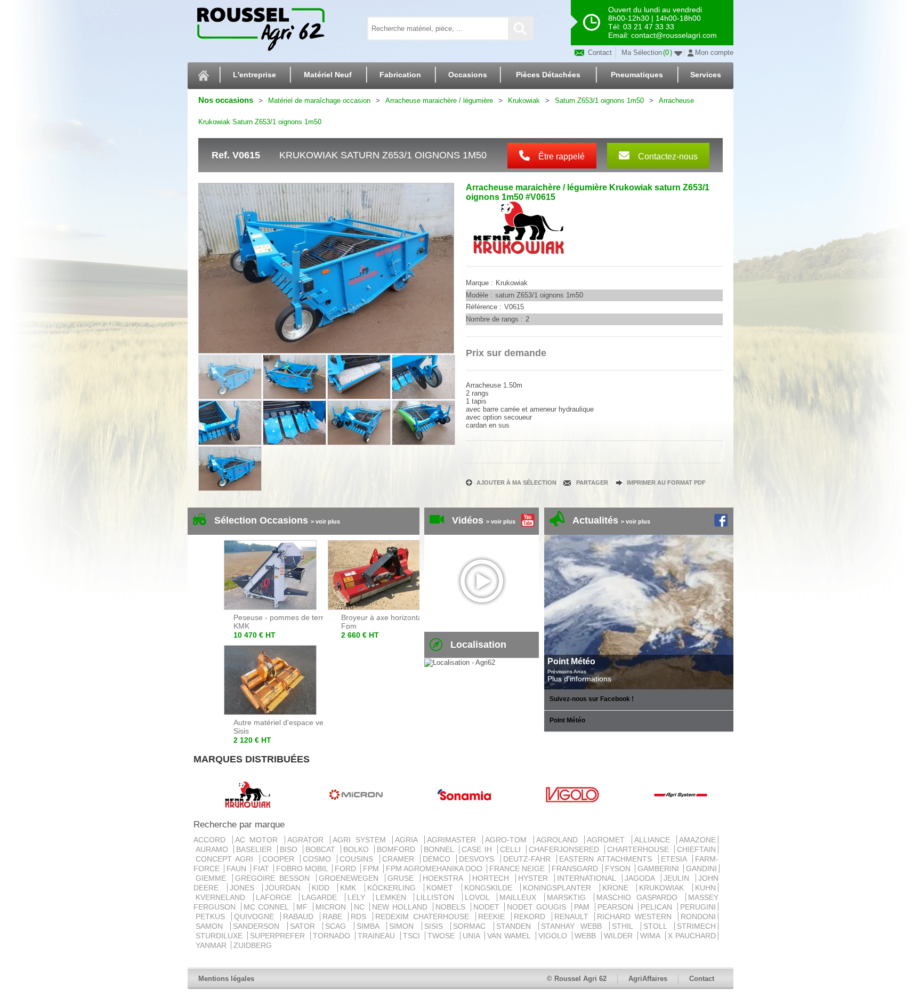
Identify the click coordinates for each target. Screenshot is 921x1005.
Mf (303, 907)
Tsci (413, 935)
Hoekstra (445, 878)
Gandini (701, 868)
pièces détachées (548, 74)
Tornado (333, 935)
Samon (212, 926)
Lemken (394, 897)
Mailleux (520, 897)
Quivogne (256, 916)
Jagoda (642, 878)
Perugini (698, 907)
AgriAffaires (647, 979)
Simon (404, 926)
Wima (651, 935)
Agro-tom (508, 839)
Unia (472, 935)
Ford (346, 868)
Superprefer (279, 935)
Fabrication (400, 74)
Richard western (636, 916)
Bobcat (321, 849)
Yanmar (212, 945)
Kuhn (705, 887)
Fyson (619, 868)
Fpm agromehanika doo (435, 868)
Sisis (436, 926)
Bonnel (440, 849)
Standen (516, 926)
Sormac (472, 926)
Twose (442, 935)
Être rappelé (560, 156)
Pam (583, 907)
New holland (401, 907)
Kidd (324, 887)
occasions (467, 74)
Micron (332, 907)
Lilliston (438, 897)
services (705, 74)
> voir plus (325, 521)
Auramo (213, 849)
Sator (305, 926)
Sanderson (259, 926)
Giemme (213, 878)
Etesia (675, 859)
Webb (587, 935)
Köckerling (394, 887)
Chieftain (696, 849)
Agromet (608, 839)
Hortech (492, 878)
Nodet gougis (538, 907)
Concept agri (226, 859)
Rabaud (300, 916)
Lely (359, 897)
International (588, 878)
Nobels (451, 907)
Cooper (280, 859)
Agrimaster (454, 839)
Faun (237, 868)
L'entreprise (254, 74)
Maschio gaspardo (639, 897)
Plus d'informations (579, 678)
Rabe (334, 916)
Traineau (378, 935)
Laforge (276, 897)
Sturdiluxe (220, 935)
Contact (599, 53)
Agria (408, 839)
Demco (438, 859)
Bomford (397, 849)
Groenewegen (351, 878)
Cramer (400, 859)
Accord (211, 839)
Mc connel (268, 907)
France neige (518, 868)
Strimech (696, 926)
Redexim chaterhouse (424, 916)
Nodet (488, 907)
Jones (245, 887)
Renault (573, 916)
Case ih (478, 849)
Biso (290, 849)
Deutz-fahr (528, 859)
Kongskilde (491, 887)
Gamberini (659, 868)
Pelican (658, 907)
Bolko (357, 849)
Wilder (619, 935)
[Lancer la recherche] (520, 28)
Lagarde (322, 897)
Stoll (657, 926)
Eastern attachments (607, 859)
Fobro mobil (303, 868)
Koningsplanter (560, 887)
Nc (361, 907)
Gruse (402, 878)
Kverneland (223, 897)
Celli (512, 849)
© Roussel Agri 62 (577, 979)
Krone (618, 887)
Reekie (493, 916)
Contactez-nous (667, 156)
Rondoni (698, 916)
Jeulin (678, 878)
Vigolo (554, 935)
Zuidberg (252, 945)
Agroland (559, 839)
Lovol (480, 897)
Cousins (358, 859)
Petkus (212, 916)
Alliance (654, 839)
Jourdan (286, 887)
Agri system (361, 839)
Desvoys (478, 859)
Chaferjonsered (565, 849)
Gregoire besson (274, 878)
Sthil (625, 926)
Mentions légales (226, 979)
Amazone (697, 839)
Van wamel (510, 935)
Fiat (262, 868)
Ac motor (258, 839)
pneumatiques (637, 74)
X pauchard (692, 935)
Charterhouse (639, 849)
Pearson (616, 907)
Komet (442, 887)
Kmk (351, 887)
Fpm (372, 868)
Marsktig (569, 897)
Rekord (532, 916)
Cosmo (319, 859)
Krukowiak (664, 887)
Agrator (307, 839)
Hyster (535, 878)
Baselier (255, 849)
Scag (338, 926)
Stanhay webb (574, 926)
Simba (370, 926)
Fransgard (576, 868)
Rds (360, 916)
